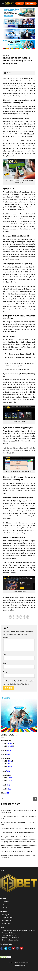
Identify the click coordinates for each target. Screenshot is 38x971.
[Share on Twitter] (17, 617)
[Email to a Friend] (20, 617)
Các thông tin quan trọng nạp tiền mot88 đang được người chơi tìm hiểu (18, 842)
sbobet (8, 789)
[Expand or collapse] (32, 73)
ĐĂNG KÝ (19, 3)
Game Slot (5, 907)
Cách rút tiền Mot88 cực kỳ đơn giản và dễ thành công (16, 851)
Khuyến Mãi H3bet (7, 918)
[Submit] (35, 799)
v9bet (8, 785)
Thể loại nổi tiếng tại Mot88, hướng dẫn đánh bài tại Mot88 (18, 828)
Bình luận (6, 637)
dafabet (8, 750)
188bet (10, 778)
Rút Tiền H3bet (6, 923)
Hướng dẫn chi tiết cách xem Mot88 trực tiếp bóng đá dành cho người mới (18, 856)
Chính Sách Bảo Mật (20, 962)
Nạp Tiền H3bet (6, 920)
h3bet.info (22, 965)
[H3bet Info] (9, 3)
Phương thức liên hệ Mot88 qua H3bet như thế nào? (16, 837)
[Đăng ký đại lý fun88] (19, 12)
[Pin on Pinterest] (24, 617)
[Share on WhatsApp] (10, 617)
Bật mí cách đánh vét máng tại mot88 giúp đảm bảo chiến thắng (17, 823)
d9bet (10, 761)
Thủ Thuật (6, 55)
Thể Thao (4, 904)
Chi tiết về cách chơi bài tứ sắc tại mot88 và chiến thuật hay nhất (18, 817)
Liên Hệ (28, 962)
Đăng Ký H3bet (6, 915)
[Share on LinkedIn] (27, 617)
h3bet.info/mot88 (9, 568)
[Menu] (2, 3)
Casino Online (6, 902)
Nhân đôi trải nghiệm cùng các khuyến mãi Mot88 (15, 847)
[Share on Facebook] (13, 617)
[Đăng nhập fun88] (19, 44)
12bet (8, 754)
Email (5, 663)
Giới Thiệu (11, 962)
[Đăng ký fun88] (19, 714)
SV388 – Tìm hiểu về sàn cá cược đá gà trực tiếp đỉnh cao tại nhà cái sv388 (19, 811)
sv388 (7, 793)
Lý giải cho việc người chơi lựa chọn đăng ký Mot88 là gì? (17, 832)
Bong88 (10, 743)
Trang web (6, 672)
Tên (4, 654)
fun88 (8, 771)
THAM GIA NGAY (30, 3)
